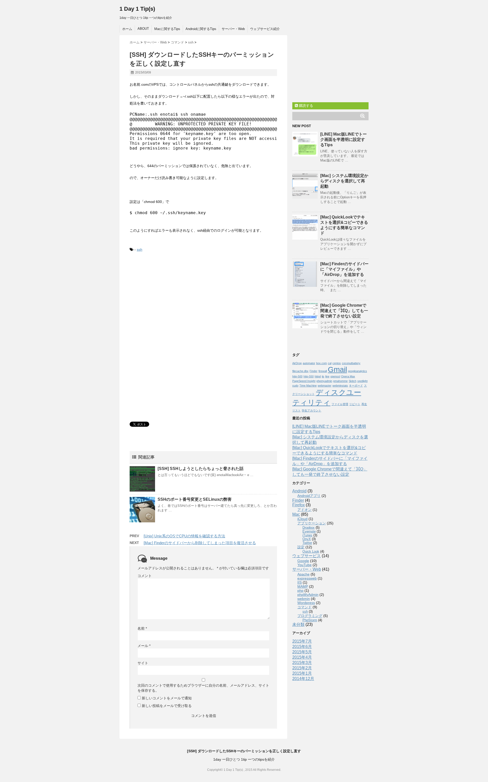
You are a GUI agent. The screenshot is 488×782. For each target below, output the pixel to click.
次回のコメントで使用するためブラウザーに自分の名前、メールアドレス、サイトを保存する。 (203, 687)
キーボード (356, 385)
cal (329, 363)
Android (299, 491)
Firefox (298, 505)
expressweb (307, 578)
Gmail (337, 369)
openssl (335, 376)
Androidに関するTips (201, 29)
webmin (303, 599)
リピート (354, 404)
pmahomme (340, 380)
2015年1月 (302, 673)
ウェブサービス (306, 556)
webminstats (340, 385)
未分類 (298, 624)
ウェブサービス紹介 (265, 29)
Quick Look (310, 551)
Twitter (307, 543)
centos (336, 363)
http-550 (308, 376)
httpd (318, 376)
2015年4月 (302, 657)
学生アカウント (311, 410)
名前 (142, 628)
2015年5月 (302, 652)
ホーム (127, 29)
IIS (299, 582)
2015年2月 (302, 668)
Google (303, 561)
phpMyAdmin (307, 595)
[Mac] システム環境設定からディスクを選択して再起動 (344, 180)
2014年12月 (303, 678)
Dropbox (308, 527)
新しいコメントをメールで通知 (167, 698)
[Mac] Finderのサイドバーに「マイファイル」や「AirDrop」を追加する (344, 269)
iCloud (302, 519)
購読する (305, 106)
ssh (139, 249)
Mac (296, 514)
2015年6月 (302, 646)
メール (144, 646)
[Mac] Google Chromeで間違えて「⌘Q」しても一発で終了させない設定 (344, 310)
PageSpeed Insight (303, 380)
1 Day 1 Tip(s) (137, 9)
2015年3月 (302, 662)
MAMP (302, 586)
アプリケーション (311, 523)
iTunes (307, 535)
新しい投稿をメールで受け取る (167, 706)
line (327, 376)
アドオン (304, 510)
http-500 (297, 376)
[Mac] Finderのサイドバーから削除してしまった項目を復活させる (200, 543)
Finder (313, 371)
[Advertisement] (172, 298)
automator (309, 363)
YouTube (304, 565)
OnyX (306, 539)
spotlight (362, 380)
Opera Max (348, 376)
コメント (145, 576)
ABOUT (143, 29)
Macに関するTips (167, 29)
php (300, 590)
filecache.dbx (300, 371)
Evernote (309, 531)
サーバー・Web (233, 29)
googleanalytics (357, 371)
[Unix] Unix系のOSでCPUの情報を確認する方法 (184, 536)
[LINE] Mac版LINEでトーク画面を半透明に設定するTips (343, 139)
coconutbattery (351, 363)
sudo (295, 385)
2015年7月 (302, 641)
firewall (322, 371)
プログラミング (309, 616)
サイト (143, 663)
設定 (300, 547)
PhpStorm (309, 620)
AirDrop (297, 363)
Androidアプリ (309, 496)
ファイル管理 (339, 404)
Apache (303, 574)
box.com (321, 363)
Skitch (352, 380)
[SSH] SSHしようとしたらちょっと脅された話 (200, 468)
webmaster (324, 385)
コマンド (304, 607)
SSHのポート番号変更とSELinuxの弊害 (195, 499)
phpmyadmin (324, 380)
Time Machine (308, 385)
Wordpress (306, 603)
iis (323, 376)
